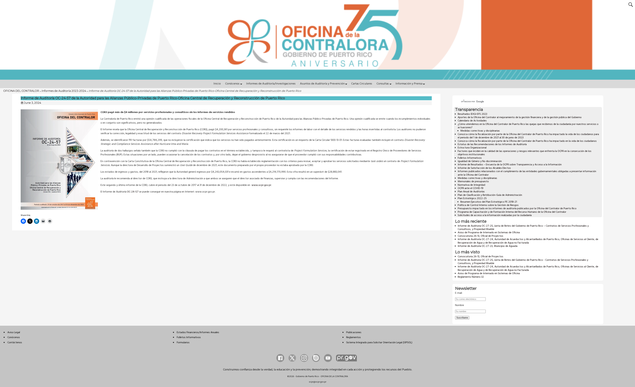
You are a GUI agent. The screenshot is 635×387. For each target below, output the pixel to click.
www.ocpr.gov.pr (261, 185)
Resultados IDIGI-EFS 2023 (472, 114)
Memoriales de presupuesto (473, 181)
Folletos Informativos (470, 158)
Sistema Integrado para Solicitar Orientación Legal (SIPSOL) (379, 342)
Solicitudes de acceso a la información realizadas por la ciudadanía (495, 215)
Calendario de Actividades (472, 121)
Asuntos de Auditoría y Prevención (322, 83)
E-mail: (458, 293)
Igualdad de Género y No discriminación (480, 161)
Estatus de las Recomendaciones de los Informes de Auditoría (492, 144)
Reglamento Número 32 (471, 277)
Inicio (217, 83)
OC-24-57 (132, 192)
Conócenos (232, 83)
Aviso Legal (13, 332)
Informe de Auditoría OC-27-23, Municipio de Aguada (487, 246)
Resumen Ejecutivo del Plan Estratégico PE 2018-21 (488, 202)
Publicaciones (353, 332)
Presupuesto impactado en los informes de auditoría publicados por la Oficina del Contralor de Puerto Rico (517, 208)
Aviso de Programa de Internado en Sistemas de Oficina (489, 232)
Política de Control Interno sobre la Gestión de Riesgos (488, 205)
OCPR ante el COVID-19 (470, 188)
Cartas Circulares (361, 83)
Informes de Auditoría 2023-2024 (64, 90)
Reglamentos (353, 337)
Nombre (459, 305)
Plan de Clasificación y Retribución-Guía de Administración (490, 195)
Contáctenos (14, 342)
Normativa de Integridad (471, 185)
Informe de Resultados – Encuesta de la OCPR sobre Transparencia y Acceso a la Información (510, 165)
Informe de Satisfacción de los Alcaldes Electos (484, 168)
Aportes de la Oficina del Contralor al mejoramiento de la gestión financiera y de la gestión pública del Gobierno (520, 117)
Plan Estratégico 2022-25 (472, 198)
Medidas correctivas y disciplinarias (480, 131)
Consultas (383, 83)
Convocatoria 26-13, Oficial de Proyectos (480, 236)
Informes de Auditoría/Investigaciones (271, 83)
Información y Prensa (409, 83)
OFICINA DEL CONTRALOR (21, 90)
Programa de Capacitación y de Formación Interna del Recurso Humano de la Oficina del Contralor (512, 212)
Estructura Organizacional (472, 148)
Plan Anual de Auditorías (471, 192)
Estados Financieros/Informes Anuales (198, 332)
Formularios (183, 342)
